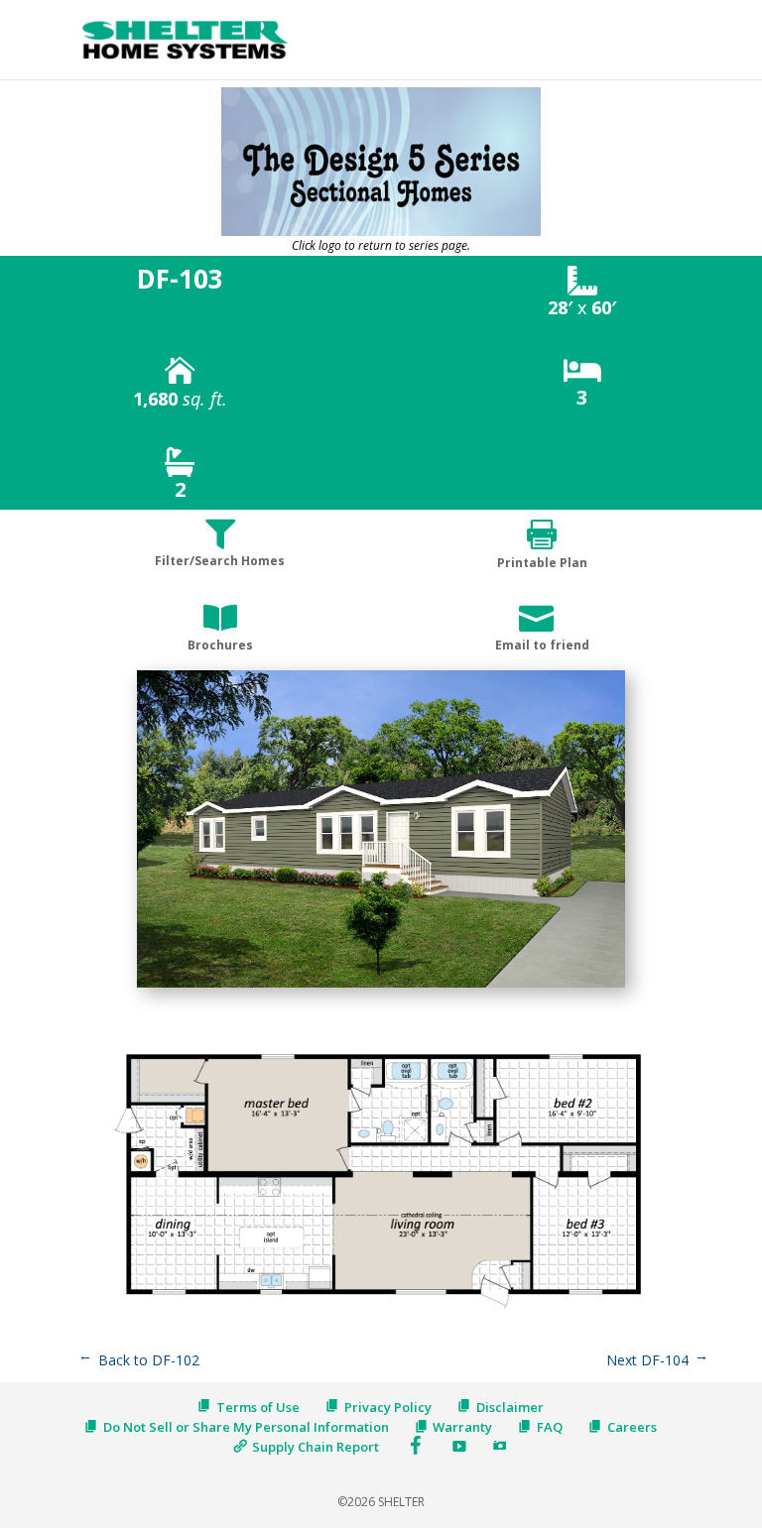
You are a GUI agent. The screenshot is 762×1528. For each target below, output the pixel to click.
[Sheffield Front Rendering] (381, 987)
